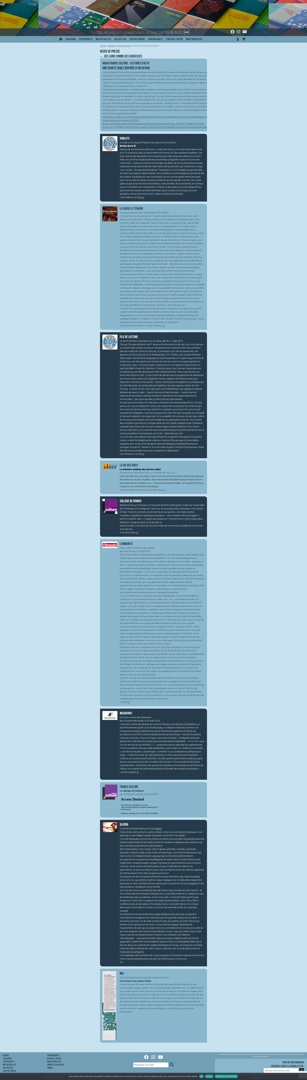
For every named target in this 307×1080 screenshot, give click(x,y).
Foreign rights (155, 39)
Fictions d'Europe (124, 46)
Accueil (103, 46)
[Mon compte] (238, 39)
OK (201, 1076)
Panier (50, 1067)
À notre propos (137, 39)
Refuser (209, 1076)
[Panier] (244, 39)
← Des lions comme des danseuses (121, 56)
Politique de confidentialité (226, 1076)
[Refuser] (304, 1076)
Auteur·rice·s (86, 39)
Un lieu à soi (120, 39)
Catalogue (71, 39)
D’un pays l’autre (174, 39)
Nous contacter (194, 39)
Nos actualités (103, 39)
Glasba (158, 828)
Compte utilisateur (55, 1064)
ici (143, 197)
